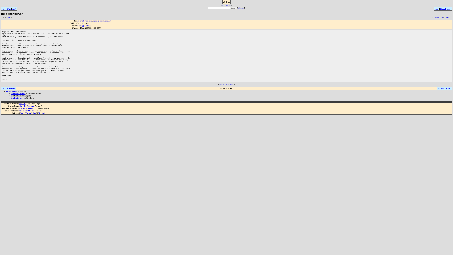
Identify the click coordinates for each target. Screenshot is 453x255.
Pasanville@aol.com (84, 21)
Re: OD (22, 104)
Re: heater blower (18, 94)
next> (14, 9)
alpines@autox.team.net (102, 21)
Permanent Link (438, 17)
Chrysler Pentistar (26, 106)
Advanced (241, 8)
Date (9, 9)
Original (446, 17)
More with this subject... (226, 84)
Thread (443, 9)
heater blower (11, 92)
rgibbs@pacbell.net (84, 26)
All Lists (228, 5)
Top (223, 5)
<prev (4, 9)
